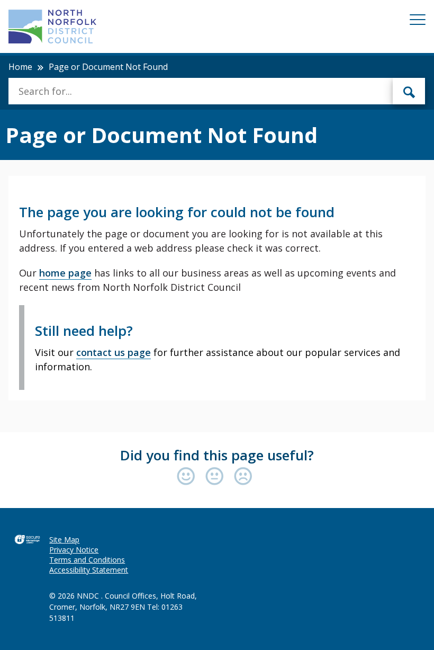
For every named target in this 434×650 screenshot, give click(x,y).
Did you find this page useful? (217, 455)
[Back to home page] (52, 26)
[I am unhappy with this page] (243, 477)
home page (65, 272)
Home (20, 67)
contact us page (113, 352)
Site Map (64, 540)
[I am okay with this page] (217, 477)
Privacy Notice (73, 550)
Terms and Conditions (87, 560)
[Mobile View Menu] (417, 21)
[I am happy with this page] (188, 477)
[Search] (409, 91)
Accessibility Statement (88, 570)
